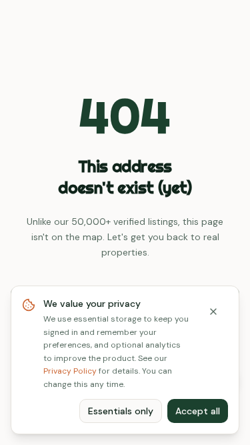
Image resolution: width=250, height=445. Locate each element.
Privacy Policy (70, 371)
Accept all (197, 411)
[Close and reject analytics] (213, 311)
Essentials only (120, 411)
